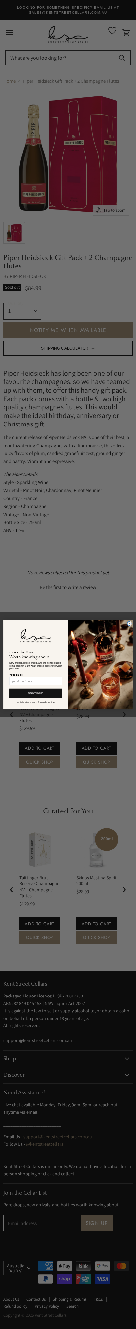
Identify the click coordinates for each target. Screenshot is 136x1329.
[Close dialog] (129, 623)
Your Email (16, 674)
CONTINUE (35, 693)
